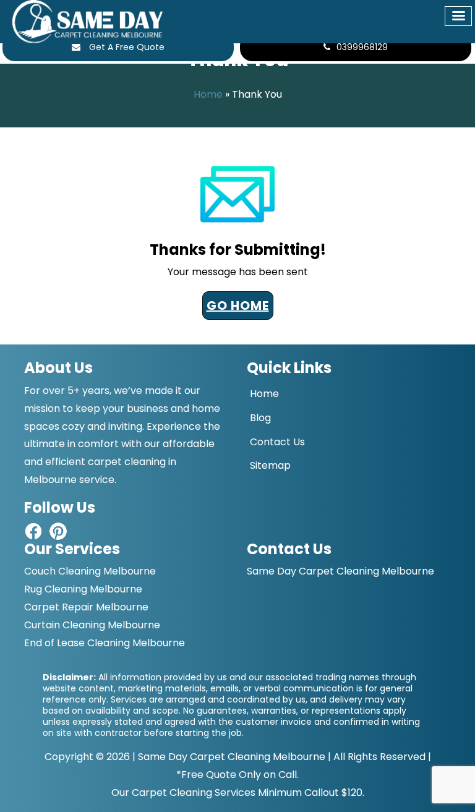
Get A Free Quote (126, 47)
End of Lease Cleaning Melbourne (104, 643)
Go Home (238, 305)
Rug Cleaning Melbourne (83, 589)
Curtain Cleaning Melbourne (92, 625)
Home (208, 94)
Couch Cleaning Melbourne (90, 571)
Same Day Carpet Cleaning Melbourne (231, 757)
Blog (260, 418)
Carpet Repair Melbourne (86, 607)
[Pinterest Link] (58, 530)
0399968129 (362, 47)
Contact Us (277, 442)
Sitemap (270, 465)
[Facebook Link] (33, 530)
